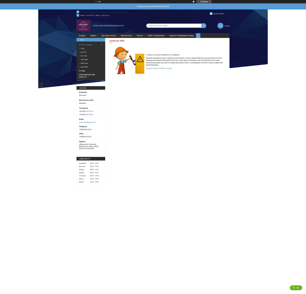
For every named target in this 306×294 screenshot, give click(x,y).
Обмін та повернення (156, 35)
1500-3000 (84, 59)
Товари (93, 35)
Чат (297, 288)
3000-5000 (84, 63)
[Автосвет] (83, 25)
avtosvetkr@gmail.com (87, 122)
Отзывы (82, 71)
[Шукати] (203, 25)
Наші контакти (126, 35)
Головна (82, 35)
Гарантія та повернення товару (181, 35)
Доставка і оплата (109, 35)
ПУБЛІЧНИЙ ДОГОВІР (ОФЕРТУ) (87, 76)
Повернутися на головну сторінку (159, 68)
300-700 (83, 52)
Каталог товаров (85, 45)
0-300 (82, 48)
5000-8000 (84, 67)
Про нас (140, 35)
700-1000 (83, 56)
